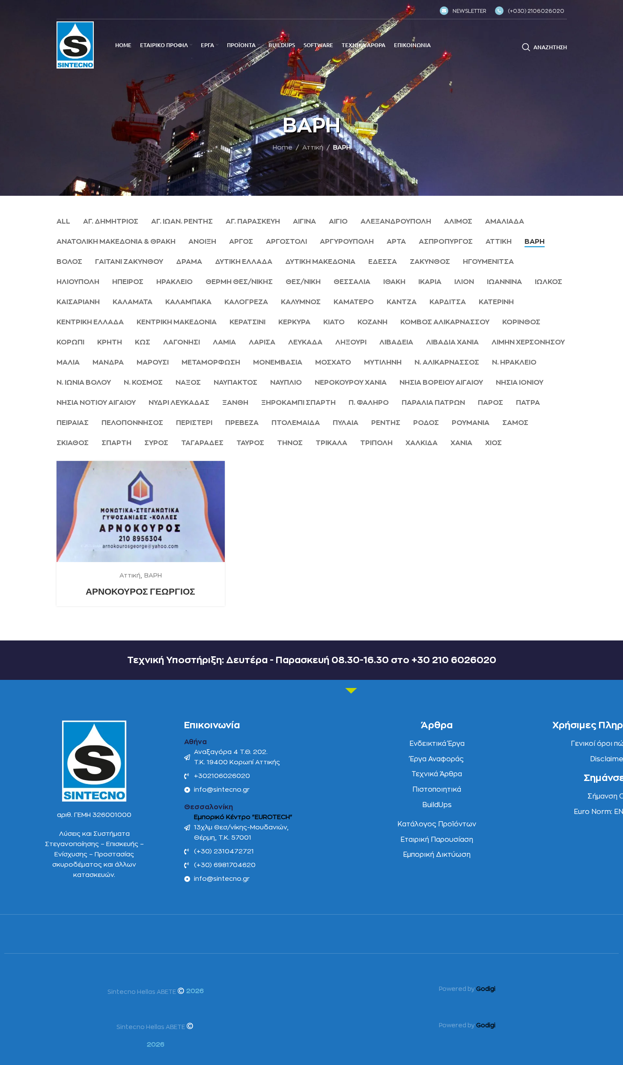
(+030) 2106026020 (536, 11)
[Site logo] (75, 45)
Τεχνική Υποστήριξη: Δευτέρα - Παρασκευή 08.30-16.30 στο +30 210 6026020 (311, 660)
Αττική (312, 147)
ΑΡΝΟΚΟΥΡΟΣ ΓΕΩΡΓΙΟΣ (140, 591)
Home (282, 147)
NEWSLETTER (469, 11)
